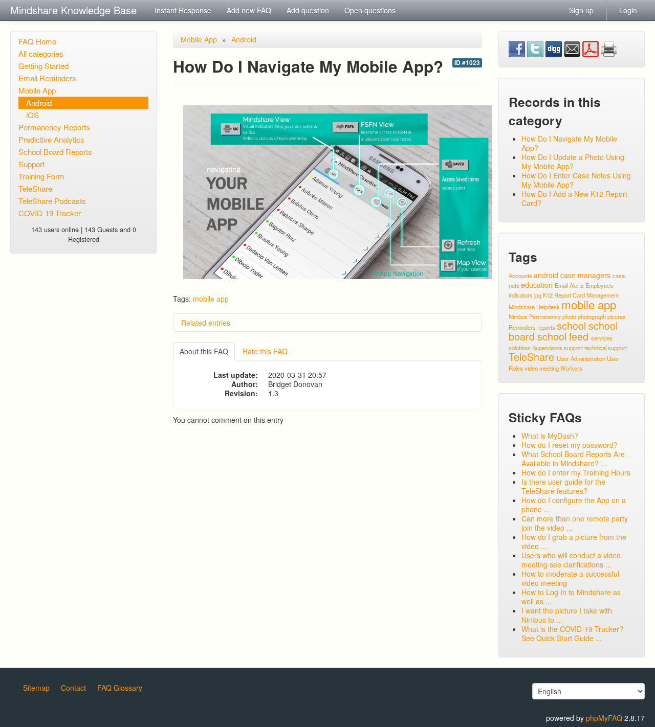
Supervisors (547, 348)
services (602, 338)
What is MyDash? (549, 435)
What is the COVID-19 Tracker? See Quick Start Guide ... (572, 633)
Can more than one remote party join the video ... (574, 523)
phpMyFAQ (604, 718)
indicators (521, 295)
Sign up (581, 10)
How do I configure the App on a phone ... (573, 504)
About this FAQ (204, 351)
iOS (32, 114)
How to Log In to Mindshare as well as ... (571, 596)
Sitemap (36, 688)
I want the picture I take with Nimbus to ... (566, 615)
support (573, 348)
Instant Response (183, 10)
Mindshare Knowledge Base (73, 10)
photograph (592, 316)
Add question (308, 10)
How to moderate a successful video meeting (570, 578)
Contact (73, 688)
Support (31, 163)
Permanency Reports (54, 127)
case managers (585, 275)
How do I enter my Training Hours (575, 472)
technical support (605, 348)
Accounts (520, 275)
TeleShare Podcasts (52, 200)
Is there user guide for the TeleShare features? (563, 486)
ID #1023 (467, 62)
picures (616, 316)
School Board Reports (55, 151)
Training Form (41, 176)
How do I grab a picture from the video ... (573, 541)
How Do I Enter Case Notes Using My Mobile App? (576, 180)
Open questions (370, 10)
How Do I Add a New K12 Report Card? (574, 198)
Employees (599, 285)
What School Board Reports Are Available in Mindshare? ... (573, 458)
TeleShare (35, 188)
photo (569, 316)
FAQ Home (37, 41)
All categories (40, 53)
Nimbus (518, 316)
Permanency (545, 316)
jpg (537, 295)
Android (39, 102)
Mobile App (37, 90)
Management (602, 295)
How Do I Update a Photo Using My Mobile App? (572, 161)
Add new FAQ (249, 10)
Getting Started (43, 65)
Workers (571, 368)
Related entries (205, 322)
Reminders (522, 327)
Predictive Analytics (51, 139)
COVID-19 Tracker (49, 213)
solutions (520, 348)
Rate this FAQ (265, 351)
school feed (562, 336)
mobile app (211, 298)
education (537, 285)
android (546, 275)
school (571, 325)
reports (546, 327)
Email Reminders (47, 78)
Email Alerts (569, 285)
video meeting (542, 368)
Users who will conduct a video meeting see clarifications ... (571, 560)
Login (628, 10)
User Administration (581, 358)
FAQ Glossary (119, 688)
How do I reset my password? (569, 445)
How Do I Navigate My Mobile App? (569, 143)
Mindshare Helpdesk (534, 307)
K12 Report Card (564, 295)
